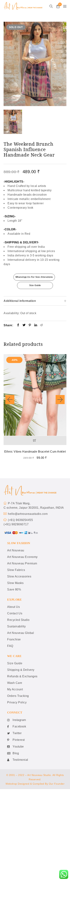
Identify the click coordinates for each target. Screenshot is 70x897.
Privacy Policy (17, 702)
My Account (15, 689)
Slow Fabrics (16, 569)
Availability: (12, 313)
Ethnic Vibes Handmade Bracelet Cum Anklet (35, 451)
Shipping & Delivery (20, 669)
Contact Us (14, 613)
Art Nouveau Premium (22, 563)
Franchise (14, 639)
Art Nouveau (15, 550)
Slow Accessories (19, 576)
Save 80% (14, 589)
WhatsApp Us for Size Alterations (34, 277)
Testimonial (20, 759)
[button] (35, 440)
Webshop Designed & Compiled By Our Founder (35, 783)
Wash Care (14, 682)
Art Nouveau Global (20, 632)
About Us (13, 606)
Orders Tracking (18, 695)
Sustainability (16, 626)
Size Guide (35, 285)
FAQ (10, 645)
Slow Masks (15, 582)
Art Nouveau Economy (22, 556)
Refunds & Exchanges (22, 676)
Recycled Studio (18, 619)
